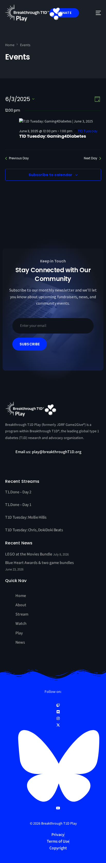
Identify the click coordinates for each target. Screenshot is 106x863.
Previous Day (19, 158)
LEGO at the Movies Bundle (29, 554)
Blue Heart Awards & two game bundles (39, 563)
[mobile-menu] (94, 13)
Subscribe (30, 344)
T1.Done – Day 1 (18, 505)
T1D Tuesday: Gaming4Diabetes (52, 136)
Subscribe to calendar (50, 174)
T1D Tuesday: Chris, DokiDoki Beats (34, 530)
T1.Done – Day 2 (18, 492)
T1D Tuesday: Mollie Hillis (26, 517)
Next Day (90, 158)
